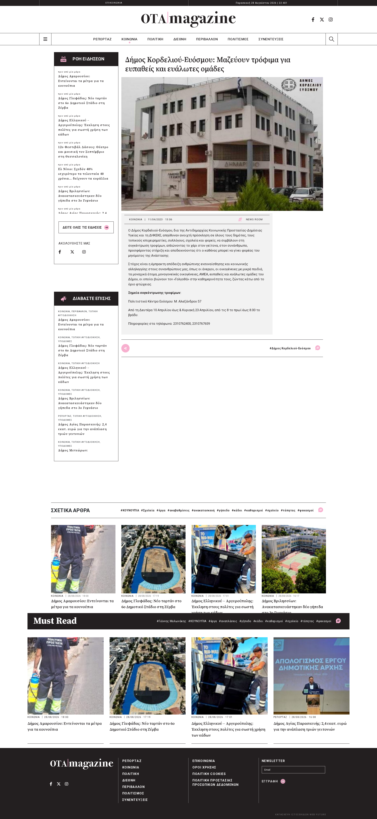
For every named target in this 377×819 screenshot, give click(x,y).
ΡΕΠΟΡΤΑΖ (102, 39)
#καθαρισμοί (253, 510)
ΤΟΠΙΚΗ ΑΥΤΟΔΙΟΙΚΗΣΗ (85, 337)
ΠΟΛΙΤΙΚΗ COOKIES (209, 774)
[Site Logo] (188, 19)
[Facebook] (313, 19)
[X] (322, 19)
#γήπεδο (223, 510)
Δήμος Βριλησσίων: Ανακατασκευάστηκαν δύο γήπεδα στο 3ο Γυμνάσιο (80, 196)
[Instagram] (330, 19)
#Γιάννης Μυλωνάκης (171, 621)
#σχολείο (272, 510)
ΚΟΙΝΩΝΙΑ (129, 39)
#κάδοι (237, 510)
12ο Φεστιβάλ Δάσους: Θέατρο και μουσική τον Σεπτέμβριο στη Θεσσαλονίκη (83, 152)
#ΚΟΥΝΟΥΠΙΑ (130, 510)
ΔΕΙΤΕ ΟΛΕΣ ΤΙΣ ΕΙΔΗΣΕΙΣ (83, 227)
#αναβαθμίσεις (178, 510)
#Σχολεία (148, 510)
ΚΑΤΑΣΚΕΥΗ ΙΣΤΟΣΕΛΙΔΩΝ (292, 814)
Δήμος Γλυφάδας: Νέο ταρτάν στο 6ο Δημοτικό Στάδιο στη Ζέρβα (82, 103)
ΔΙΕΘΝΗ (179, 39)
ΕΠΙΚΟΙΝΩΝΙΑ (113, 3)
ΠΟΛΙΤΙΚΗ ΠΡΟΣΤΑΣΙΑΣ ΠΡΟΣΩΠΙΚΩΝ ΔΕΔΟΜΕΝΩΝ (215, 782)
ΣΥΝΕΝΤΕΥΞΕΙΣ (271, 39)
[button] (332, 39)
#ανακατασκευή (203, 510)
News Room (254, 219)
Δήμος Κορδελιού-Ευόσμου (291, 348)
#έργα (161, 510)
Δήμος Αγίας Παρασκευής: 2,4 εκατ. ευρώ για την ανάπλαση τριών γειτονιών (82, 429)
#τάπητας (288, 510)
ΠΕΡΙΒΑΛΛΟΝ (207, 39)
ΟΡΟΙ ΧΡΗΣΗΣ (204, 767)
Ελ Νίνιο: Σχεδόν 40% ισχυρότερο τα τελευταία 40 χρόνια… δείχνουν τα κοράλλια (83, 174)
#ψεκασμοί (305, 510)
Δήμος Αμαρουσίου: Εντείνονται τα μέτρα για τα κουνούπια (81, 81)
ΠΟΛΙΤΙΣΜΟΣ (238, 39)
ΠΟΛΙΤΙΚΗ (155, 39)
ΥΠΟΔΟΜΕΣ (65, 341)
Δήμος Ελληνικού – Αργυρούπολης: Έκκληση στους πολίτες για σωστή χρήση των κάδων (84, 127)
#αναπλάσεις (228, 621)
